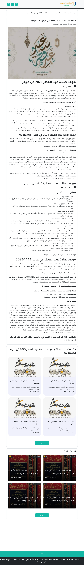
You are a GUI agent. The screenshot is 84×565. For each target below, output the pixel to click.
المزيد (42, 443)
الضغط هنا (70, 340)
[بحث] (12, 4)
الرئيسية (73, 13)
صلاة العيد (64, 13)
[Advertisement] (42, 535)
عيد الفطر (69, 109)
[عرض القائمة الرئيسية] (8, 4)
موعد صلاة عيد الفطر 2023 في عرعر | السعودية (41, 13)
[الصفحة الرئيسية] (68, 4)
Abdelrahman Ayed (69, 24)
